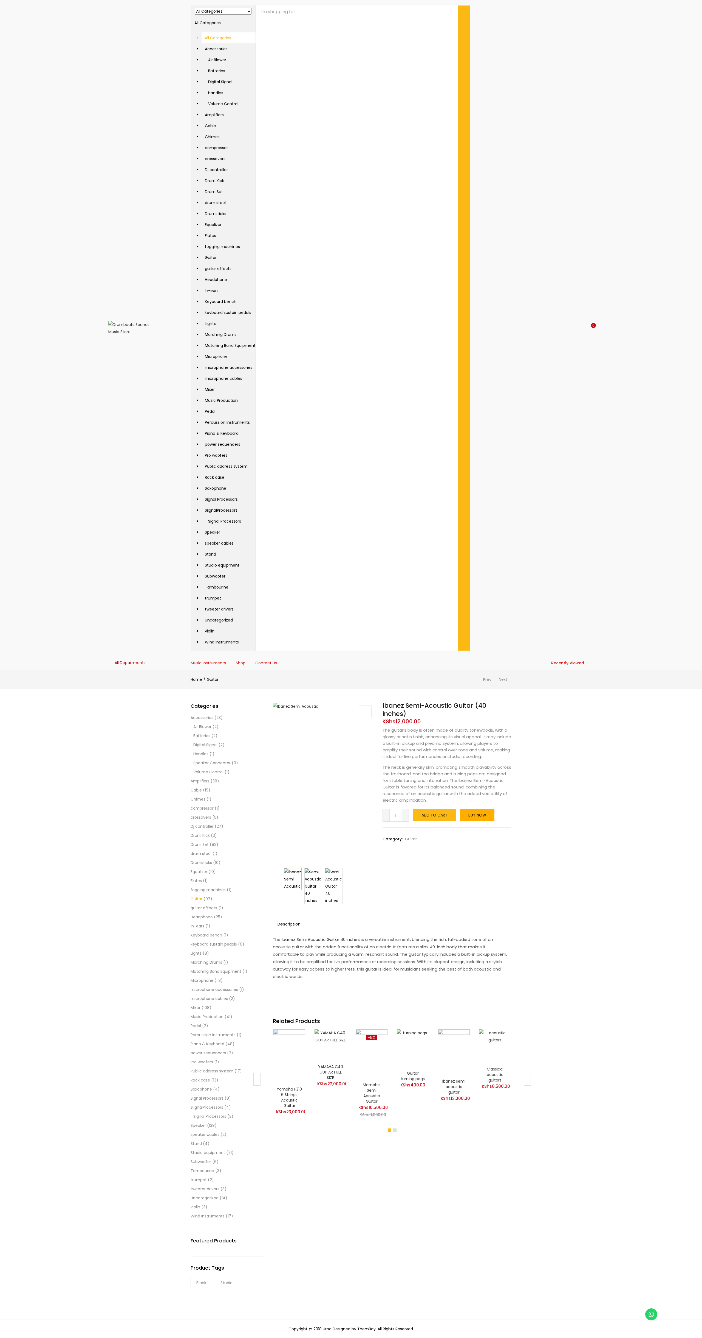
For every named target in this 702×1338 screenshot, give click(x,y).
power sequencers (222, 444)
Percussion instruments (227, 422)
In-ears (212, 290)
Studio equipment (222, 565)
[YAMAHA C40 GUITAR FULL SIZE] (330, 1044)
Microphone (216, 356)
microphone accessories (228, 367)
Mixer (210, 389)
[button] (223, 326)
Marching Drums (220, 334)
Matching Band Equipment (230, 345)
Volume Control (221, 104)
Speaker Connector (212, 763)
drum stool (215, 202)
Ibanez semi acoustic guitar (453, 1086)
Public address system (226, 466)
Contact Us (266, 663)
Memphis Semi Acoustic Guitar (371, 1093)
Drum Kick (214, 180)
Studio (226, 1283)
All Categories (218, 38)
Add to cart (434, 815)
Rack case (214, 477)
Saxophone (215, 488)
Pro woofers (216, 455)
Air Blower (215, 60)
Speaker (212, 532)
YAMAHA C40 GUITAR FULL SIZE (330, 1072)
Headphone (216, 279)
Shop (240, 663)
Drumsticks (215, 213)
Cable (210, 126)
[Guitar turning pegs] (413, 1048)
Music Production (221, 400)
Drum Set (214, 191)
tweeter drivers (219, 609)
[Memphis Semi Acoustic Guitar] (371, 1054)
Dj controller (216, 169)
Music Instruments (208, 663)
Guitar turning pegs (413, 1076)
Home (196, 679)
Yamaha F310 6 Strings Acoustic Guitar (289, 1097)
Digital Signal (218, 82)
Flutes (210, 235)
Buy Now (477, 815)
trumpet (213, 598)
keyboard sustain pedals (228, 312)
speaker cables (219, 543)
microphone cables (223, 378)
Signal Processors (221, 499)
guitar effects (218, 268)
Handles (214, 93)
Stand (210, 554)
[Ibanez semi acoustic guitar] (454, 1052)
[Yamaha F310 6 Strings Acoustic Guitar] (289, 1056)
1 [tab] (389, 1130)
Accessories (216, 49)
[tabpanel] (289, 1075)
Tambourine (216, 587)
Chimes (212, 137)
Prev (487, 679)
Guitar (211, 257)
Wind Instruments (222, 642)
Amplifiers (214, 115)
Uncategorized (219, 620)
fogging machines (222, 246)
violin (209, 631)
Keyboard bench (220, 301)
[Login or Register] (581, 328)
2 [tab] (395, 1130)
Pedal (210, 411)
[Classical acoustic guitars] (495, 1046)
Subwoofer (215, 576)
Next (503, 679)
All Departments (130, 662)
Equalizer (213, 224)
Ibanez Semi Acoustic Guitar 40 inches (320, 939)
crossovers (215, 158)
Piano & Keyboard (222, 433)
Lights (210, 323)
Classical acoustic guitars (495, 1074)
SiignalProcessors (221, 510)
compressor (216, 147)
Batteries (215, 71)
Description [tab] (289, 924)
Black (201, 1283)
